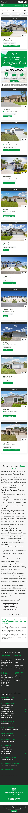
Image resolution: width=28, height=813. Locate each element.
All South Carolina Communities (9, 765)
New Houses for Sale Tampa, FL (9, 606)
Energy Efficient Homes (19, 667)
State (2, 4)
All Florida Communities (7, 705)
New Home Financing (5, 683)
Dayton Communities (6, 753)
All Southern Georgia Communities (9, 729)
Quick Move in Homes (18, 5)
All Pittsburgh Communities (7, 759)
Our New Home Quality (19, 659)
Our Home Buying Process (6, 660)
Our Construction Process (6, 659)
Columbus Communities (6, 751)
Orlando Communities (6, 707)
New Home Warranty (5, 682)
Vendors (3, 668)
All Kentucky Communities (7, 735)
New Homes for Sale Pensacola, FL (10, 607)
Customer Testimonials (6, 680)
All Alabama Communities (7, 699)
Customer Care (17, 678)
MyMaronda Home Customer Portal (18, 676)
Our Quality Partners (18, 663)
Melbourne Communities (7, 715)
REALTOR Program (5, 685)
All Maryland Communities (7, 741)
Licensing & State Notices (6, 667)
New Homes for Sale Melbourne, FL (10, 603)
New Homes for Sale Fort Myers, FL (10, 609)
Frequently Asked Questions (7, 677)
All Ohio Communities (6, 747)
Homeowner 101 (17, 680)
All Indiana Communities (7, 723)
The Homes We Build (18, 665)
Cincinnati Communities (7, 749)
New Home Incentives (18, 657)
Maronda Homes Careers (6, 662)
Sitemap (3, 687)
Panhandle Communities (7, 717)
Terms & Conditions (18, 809)
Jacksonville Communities (7, 713)
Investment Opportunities (19, 668)
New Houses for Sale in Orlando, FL (10, 604)
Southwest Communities (7, 711)
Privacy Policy (10, 809)
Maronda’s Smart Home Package (19, 661)
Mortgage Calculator (5, 679)
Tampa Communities (5, 709)
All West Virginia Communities (8, 778)
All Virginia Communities (7, 771)
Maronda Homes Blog (5, 675)
